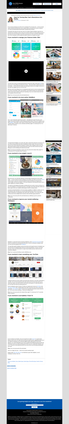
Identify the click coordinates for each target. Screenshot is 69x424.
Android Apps (26, 361)
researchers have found (36, 241)
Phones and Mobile (11, 361)
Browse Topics (14, 7)
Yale (13, 288)
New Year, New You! (18, 352)
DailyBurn (11, 122)
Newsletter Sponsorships (32, 411)
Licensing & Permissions (41, 411)
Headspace (23, 244)
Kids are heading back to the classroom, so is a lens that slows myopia (52, 164)
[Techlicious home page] (16, 5)
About (30, 410)
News (17, 361)
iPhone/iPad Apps (32, 361)
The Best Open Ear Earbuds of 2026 (47, 10)
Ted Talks (39, 286)
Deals (57, 3)
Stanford (16, 288)
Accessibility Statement (34, 412)
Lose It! (42, 179)
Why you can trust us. (37, 15)
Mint (40, 83)
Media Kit (25, 411)
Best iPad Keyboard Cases (35, 10)
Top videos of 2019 (11, 287)
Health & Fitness (39, 361)
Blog (9, 362)
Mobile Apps (20, 361)
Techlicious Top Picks (29, 7)
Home (9, 7)
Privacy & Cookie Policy (37, 414)
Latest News (22, 7)
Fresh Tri (33, 338)
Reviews (37, 3)
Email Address (34, 403)
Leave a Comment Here (11, 368)
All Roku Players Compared (25, 10)
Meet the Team (35, 410)
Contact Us (40, 410)
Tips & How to (47, 3)
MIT (21, 288)
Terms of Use (29, 414)
